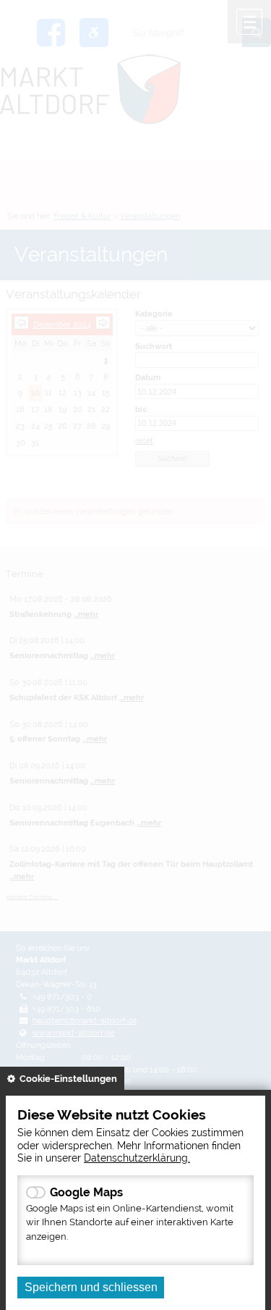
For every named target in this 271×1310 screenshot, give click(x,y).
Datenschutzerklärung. (137, 1157)
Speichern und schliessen (91, 1287)
